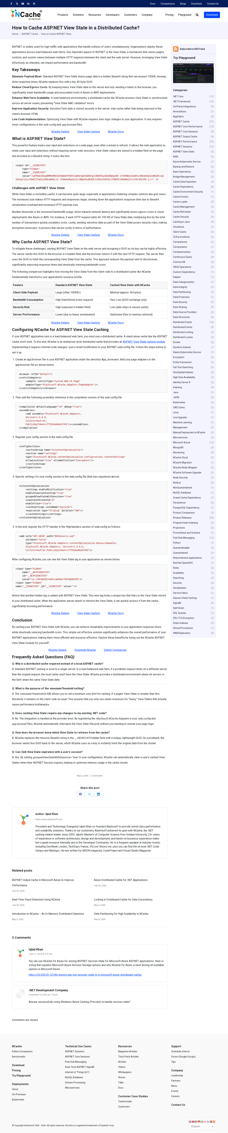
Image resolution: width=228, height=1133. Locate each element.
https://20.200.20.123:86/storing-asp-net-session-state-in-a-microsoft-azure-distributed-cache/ (85, 974)
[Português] (211, 1121)
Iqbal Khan (36, 949)
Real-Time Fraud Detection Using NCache (36, 899)
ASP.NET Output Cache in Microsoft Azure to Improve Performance (43, 882)
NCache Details (60, 131)
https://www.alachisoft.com (48, 819)
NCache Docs (116, 131)
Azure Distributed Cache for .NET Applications (121, 880)
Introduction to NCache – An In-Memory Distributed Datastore (48, 913)
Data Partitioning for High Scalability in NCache (121, 913)
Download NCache (85, 650)
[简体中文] (193, 1121)
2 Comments (97, 775)
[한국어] (208, 1121)
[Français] (196, 1121)
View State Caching (88, 131)
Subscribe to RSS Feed (192, 49)
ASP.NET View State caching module (144, 341)
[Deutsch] (199, 1121)
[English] (190, 1121)
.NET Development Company (48, 990)
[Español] (214, 1121)
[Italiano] (202, 1121)
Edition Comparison (115, 650)
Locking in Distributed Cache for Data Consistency (123, 899)
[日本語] (205, 1121)
